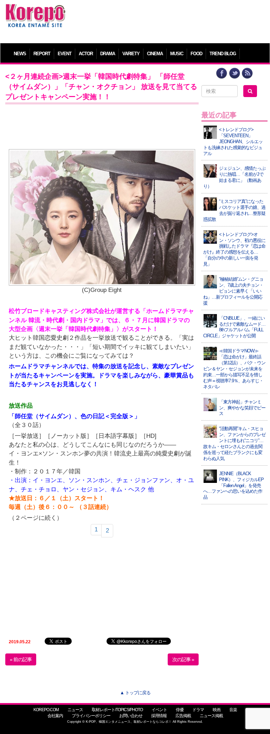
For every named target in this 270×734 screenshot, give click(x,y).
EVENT (64, 53)
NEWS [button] (20, 53)
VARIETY (131, 53)
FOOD (196, 53)
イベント (159, 709)
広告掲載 (183, 715)
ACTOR (86, 53)
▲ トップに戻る (135, 692)
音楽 (233, 709)
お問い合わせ (130, 715)
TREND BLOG (223, 53)
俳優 (180, 709)
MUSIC (176, 53)
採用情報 (159, 715)
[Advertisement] (168, 19)
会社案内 (55, 715)
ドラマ (198, 709)
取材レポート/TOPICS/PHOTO (117, 709)
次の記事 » (183, 659)
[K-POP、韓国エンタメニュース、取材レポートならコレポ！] (35, 10)
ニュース (75, 709)
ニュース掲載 (211, 715)
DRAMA (107, 53)
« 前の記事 (21, 659)
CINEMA (155, 53)
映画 (216, 709)
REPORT (41, 53)
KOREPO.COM (46, 709)
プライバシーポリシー (91, 715)
